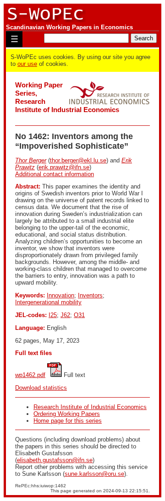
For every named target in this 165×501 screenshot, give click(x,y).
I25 (53, 315)
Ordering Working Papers (66, 413)
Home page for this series (67, 420)
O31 (79, 315)
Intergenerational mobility (48, 302)
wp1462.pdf (30, 375)
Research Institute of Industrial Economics (90, 407)
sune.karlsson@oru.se (94, 473)
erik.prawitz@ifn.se (63, 167)
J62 (65, 315)
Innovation (60, 295)
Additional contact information (54, 174)
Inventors (90, 295)
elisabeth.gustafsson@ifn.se (55, 460)
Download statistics (41, 387)
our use (27, 63)
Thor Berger (30, 160)
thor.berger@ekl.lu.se (78, 160)
